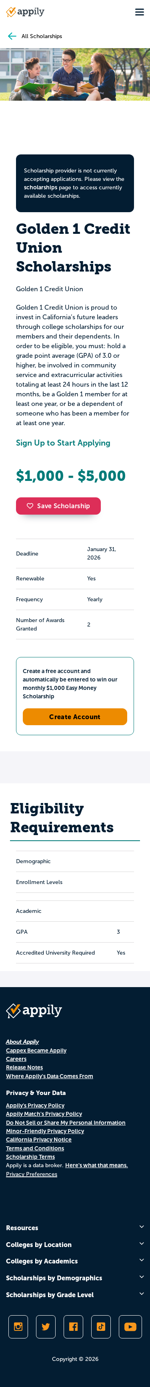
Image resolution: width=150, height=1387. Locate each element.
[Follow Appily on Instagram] (18, 1326)
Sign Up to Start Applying (63, 442)
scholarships (40, 187)
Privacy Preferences (31, 1174)
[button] (32, 506)
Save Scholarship (63, 506)
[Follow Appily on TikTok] (101, 1326)
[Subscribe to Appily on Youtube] (130, 1326)
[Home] (25, 12)
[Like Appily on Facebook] (73, 1326)
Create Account (75, 716)
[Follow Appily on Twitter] (46, 1326)
